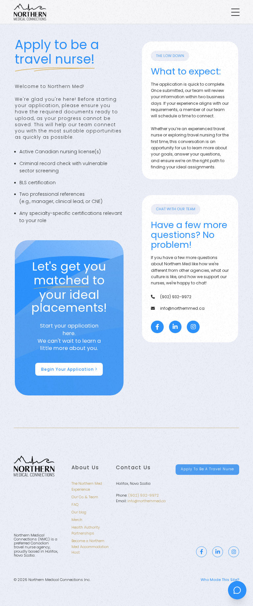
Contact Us (133, 467)
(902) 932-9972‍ (143, 495)
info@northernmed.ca (146, 501)
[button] (235, 12)
